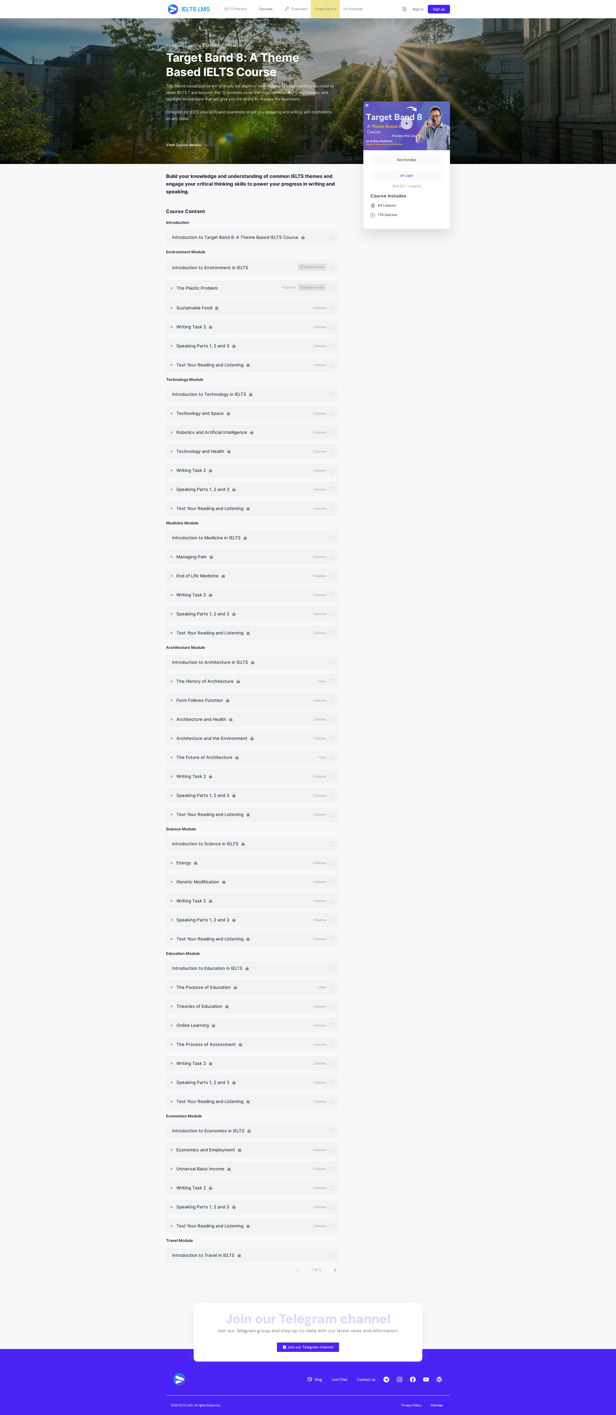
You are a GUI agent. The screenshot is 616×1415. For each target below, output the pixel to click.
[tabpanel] (252, 184)
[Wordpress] (439, 1379)
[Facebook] (413, 1379)
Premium (234, 46)
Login (408, 175)
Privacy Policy (411, 1405)
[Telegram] (386, 1379)
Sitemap (437, 1405)
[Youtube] (426, 1379)
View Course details (184, 145)
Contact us (366, 1379)
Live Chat (339, 1379)
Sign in (418, 9)
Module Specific (206, 46)
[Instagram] (399, 1379)
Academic (176, 46)
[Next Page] (335, 1270)
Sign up (439, 9)
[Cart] (404, 9)
